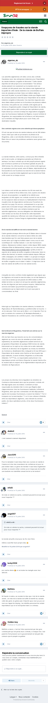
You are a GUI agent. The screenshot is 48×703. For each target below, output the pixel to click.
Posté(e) (16, 63)
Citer (8, 422)
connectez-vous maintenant (28, 657)
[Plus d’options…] (44, 61)
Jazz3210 (12, 455)
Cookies (35, 697)
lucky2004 (12, 563)
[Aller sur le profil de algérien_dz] (4, 62)
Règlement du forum (22, 3)
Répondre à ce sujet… (14, 669)
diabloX (11, 431)
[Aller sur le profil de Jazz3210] (4, 456)
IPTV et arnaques (22, 9)
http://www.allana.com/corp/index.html (15, 250)
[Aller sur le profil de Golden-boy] (4, 623)
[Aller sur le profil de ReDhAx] (4, 590)
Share (12, 680)
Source (4, 414)
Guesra (19, 45)
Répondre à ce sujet (24, 52)
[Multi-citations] (3, 422)
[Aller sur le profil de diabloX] (4, 432)
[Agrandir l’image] (24, 69)
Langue (13, 697)
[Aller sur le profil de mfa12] (4, 489)
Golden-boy (13, 622)
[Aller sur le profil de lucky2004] (4, 564)
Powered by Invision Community (24, 700)
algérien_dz (8, 43)
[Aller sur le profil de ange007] (4, 515)
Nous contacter (24, 697)
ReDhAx (11, 589)
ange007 (12, 514)
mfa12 (10, 488)
